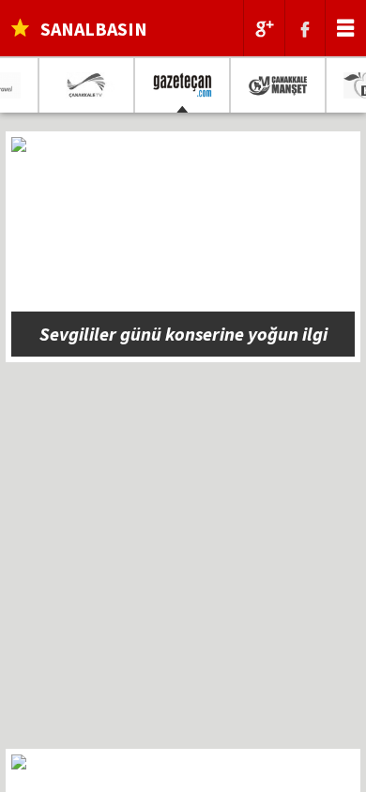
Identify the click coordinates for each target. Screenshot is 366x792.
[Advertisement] (183, 566)
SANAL (93, 28)
